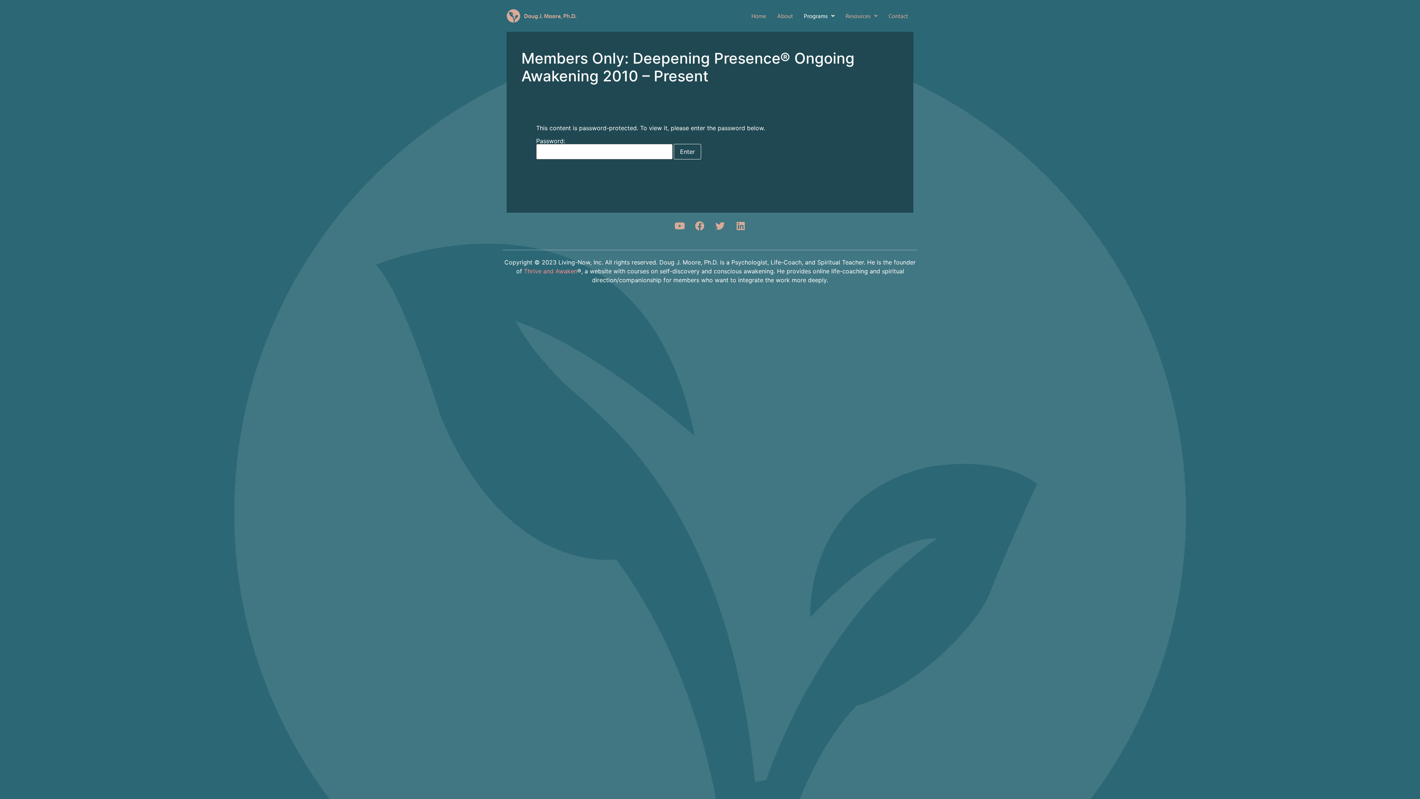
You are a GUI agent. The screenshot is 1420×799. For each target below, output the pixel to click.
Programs (816, 16)
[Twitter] (720, 225)
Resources (858, 16)
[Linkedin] (740, 225)
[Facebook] (700, 225)
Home (758, 16)
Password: (550, 141)
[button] (819, 15)
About (785, 16)
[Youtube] (679, 225)
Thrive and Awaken (550, 271)
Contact (898, 16)
